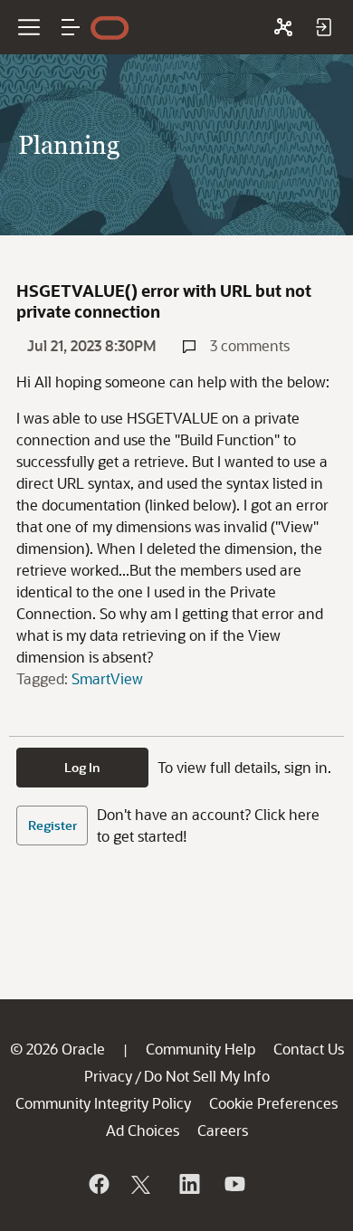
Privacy (108, 1075)
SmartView (107, 678)
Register (52, 825)
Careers (222, 1130)
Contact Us (308, 1048)
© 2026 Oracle (57, 1048)
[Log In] (323, 27)
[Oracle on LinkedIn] (188, 1184)
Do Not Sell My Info (207, 1075)
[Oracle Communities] (283, 27)
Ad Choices (142, 1130)
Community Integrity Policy (103, 1102)
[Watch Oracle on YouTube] (233, 1184)
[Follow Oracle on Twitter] (143, 1184)
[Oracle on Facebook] (98, 1184)
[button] (71, 27)
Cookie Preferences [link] (273, 1102)
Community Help (200, 1048)
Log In (82, 767)
